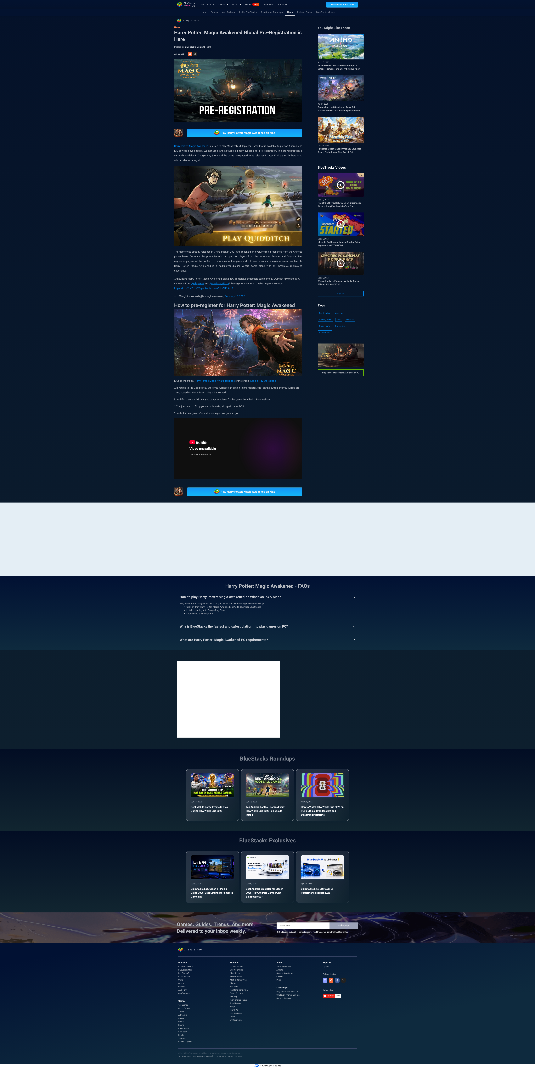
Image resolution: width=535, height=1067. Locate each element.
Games (221, 4)
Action (181, 1011)
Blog (235, 4)
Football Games (185, 1042)
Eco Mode (234, 986)
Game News (324, 326)
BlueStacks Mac (185, 970)
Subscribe (343, 925)
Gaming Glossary (283, 998)
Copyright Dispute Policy (202, 1056)
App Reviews (228, 12)
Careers (279, 976)
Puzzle (181, 1021)
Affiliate (268, 4)
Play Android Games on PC (287, 991)
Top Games (183, 1005)
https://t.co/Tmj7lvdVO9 (187, 288)
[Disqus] (228, 699)
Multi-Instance (236, 976)
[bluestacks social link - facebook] (337, 980)
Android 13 (183, 990)
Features (206, 4)
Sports (181, 1035)
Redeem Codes (304, 12)
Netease (349, 319)
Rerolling (233, 996)
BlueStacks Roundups (272, 12)
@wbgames (197, 283)
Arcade (181, 1018)
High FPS (234, 1010)
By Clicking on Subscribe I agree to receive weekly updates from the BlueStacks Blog (312, 932)
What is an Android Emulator (288, 995)
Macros (233, 983)
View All (340, 294)
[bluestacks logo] (186, 4)
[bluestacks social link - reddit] (331, 980)
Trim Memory (235, 1003)
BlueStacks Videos (325, 12)
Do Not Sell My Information (232, 1056)
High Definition (236, 1013)
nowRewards (183, 993)
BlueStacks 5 (183, 973)
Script (232, 1006)
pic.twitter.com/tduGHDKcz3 (217, 288)
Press (278, 980)
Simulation (182, 1032)
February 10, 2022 (235, 296)
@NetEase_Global (219, 283)
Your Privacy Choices (270, 1065)
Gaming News (325, 319)
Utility (232, 1016)
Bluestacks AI (184, 976)
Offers (181, 983)
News (290, 12)
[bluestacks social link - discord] (325, 980)
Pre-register (340, 326)
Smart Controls (236, 993)
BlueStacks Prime (185, 966)
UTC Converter (236, 1020)
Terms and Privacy (185, 1056)
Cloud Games (184, 1008)
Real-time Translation (239, 990)
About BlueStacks (283, 966)
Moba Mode (235, 973)
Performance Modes (238, 1000)
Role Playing (324, 313)
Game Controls (236, 966)
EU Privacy (217, 1056)
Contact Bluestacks (284, 973)
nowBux (181, 986)
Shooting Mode (236, 970)
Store (251, 4)
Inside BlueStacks (248, 12)
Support (282, 4)
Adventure (182, 1015)
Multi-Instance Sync (238, 980)
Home (203, 12)
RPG (339, 319)
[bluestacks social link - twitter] (343, 980)
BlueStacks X (324, 332)
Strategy (339, 313)
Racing (181, 1025)
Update (326, 966)
